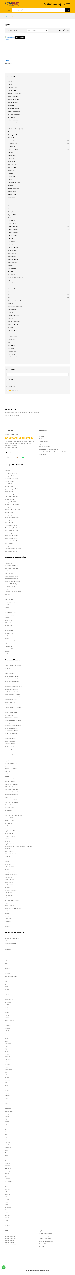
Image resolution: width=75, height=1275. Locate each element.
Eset (6, 1082)
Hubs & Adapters (13, 102)
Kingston (7, 973)
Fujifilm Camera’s (10, 741)
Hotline (49, 3)
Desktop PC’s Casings (11, 584)
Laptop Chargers (13, 232)
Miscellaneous (12, 253)
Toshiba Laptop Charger (12, 533)
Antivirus (7, 610)
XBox (6, 1210)
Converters (11, 158)
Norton (7, 1067)
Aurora (7, 1077)
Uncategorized (12, 135)
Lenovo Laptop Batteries (12, 494)
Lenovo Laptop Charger (12, 504)
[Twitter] (8, 458)
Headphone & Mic (13, 99)
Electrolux (8, 1207)
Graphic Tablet (12, 194)
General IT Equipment (14, 93)
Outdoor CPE (9, 885)
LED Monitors (12, 241)
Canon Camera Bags (11, 712)
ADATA (7, 997)
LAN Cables (11, 220)
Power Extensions (13, 123)
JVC (6, 1160)
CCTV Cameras (9, 941)
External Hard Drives (14, 182)
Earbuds (10, 173)
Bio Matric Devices (10, 943)
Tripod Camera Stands (11, 689)
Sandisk (7, 1012)
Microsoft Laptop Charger (13, 527)
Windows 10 (8, 620)
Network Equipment (14, 114)
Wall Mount (8, 892)
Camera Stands (9, 746)
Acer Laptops (9, 522)
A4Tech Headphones (11, 874)
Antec (6, 1085)
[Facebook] (5, 458)
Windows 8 (8, 617)
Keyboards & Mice (13, 108)
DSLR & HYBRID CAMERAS (13, 665)
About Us (42, 436)
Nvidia (6, 1046)
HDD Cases (11, 200)
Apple (6, 984)
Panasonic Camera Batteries (13, 686)
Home (6, 16)
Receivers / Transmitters (15, 300)
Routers (7, 903)
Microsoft (7, 1023)
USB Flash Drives (13, 137)
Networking (11, 274)
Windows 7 (8, 638)
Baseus (7, 1100)
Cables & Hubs (12, 87)
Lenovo (11, 379)
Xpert (6, 1038)
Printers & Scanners (14, 289)
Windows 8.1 (8, 635)
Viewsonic (8, 1002)
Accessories (11, 140)
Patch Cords (8, 841)
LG (5, 1129)
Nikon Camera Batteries (12, 678)
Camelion (7, 1095)
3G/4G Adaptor (9, 905)
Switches (7, 926)
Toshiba (7, 1010)
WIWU (9, 360)
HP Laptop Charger (10, 507)
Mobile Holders (12, 262)
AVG (6, 1137)
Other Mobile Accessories (15, 277)
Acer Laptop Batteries (11, 496)
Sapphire (7, 1126)
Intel (6, 1139)
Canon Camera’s (9, 673)
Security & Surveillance (15, 306)
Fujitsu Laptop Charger (12, 538)
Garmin (7, 828)
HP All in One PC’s (10, 602)
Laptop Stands (12, 235)
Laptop (41, 1231)
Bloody (7, 1217)
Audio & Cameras (13, 149)
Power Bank (11, 283)
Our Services (42, 438)
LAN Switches (9, 851)
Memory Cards (9, 805)
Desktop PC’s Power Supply (13, 591)
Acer (6, 978)
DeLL (6, 960)
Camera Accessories (11, 733)
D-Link (7, 1015)
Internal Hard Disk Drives (12, 792)
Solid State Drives (13, 315)
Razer (6, 1150)
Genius (7, 1088)
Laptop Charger (12, 229)
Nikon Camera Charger (11, 730)
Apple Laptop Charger (11, 535)
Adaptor (7, 924)
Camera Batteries (10, 684)
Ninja (6, 1049)
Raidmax (7, 1189)
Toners (7, 916)
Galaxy (7, 1199)
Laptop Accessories (14, 111)
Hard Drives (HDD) (13, 96)
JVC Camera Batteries (11, 717)
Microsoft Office (10, 615)
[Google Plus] (11, 458)
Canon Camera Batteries (12, 676)
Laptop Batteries (13, 226)
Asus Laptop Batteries (11, 530)
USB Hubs (11, 348)
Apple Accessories (10, 853)
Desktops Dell (9, 573)
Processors (11, 292)
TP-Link (10, 132)
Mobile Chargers (13, 259)
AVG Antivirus (9, 623)
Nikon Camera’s (9, 671)
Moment (7, 1080)
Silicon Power (9, 1111)
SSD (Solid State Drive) (12, 568)
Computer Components (46, 1236)
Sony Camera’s (9, 715)
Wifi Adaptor (8, 823)
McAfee (7, 1051)
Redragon (7, 1113)
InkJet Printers (9, 833)
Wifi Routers (8, 810)
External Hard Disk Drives (12, 581)
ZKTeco (7, 1090)
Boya (6, 1220)
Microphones (12, 250)
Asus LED (7, 594)
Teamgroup (8, 1168)
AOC (6, 1062)
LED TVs (10, 244)
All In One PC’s (9, 633)
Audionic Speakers (10, 779)
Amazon (7, 1194)
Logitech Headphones (11, 831)
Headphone (11, 206)
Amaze (10, 81)
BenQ (6, 1033)
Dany (6, 1007)
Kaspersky (8, 1025)
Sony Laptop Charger (11, 540)
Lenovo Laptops (13, 247)
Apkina (7, 1173)
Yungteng (7, 1171)
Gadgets (10, 185)
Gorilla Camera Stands (11, 691)
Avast (6, 1098)
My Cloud (7, 869)
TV (9, 333)
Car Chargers (12, 155)
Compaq (7, 1178)
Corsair (7, 989)
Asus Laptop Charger (11, 551)
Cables (10, 84)
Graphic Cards (12, 191)
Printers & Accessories (45, 1244)
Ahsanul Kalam (9, 1020)
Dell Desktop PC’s (10, 612)
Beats (6, 1103)
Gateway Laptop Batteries (13, 548)
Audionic (7, 958)
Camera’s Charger (10, 743)
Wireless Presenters (11, 890)
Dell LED (7, 604)
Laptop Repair (43, 441)
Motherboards (12, 268)
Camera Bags (9, 749)
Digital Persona (9, 1119)
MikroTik (7, 1186)
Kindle (10, 218)
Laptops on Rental (44, 444)
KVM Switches (9, 895)
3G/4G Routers (9, 882)
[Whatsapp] (23, 457)
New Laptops (12, 117)
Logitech (7, 968)
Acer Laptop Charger (11, 520)
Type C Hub (11, 339)
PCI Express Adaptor (11, 872)
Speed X (7, 1056)
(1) (13, 391)
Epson (6, 1041)
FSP (6, 1197)
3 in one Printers (10, 836)
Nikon (6, 981)
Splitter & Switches (14, 321)
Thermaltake (8, 1069)
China (6, 963)
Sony (6, 986)
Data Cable (11, 161)
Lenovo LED (8, 625)
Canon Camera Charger (12, 728)
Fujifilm (7, 1121)
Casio (6, 1204)
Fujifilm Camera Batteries (12, 694)
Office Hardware (13, 120)
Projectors (11, 295)
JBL (6, 1134)
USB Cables (11, 345)
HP (5, 955)
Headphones (11, 209)
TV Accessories (12, 336)
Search (67, 10)
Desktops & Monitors (45, 1233)
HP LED (7, 589)
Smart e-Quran (9, 820)
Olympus (7, 1163)
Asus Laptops (9, 543)
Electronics (11, 176)
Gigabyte (7, 1028)
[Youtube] (13, 458)
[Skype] (20, 458)
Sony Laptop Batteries (12, 517)
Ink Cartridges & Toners (12, 900)
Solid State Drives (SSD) (15, 129)
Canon (6, 991)
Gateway (7, 1142)
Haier (6, 1212)
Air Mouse (8, 864)
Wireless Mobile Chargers (15, 357)
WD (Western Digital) (11, 976)
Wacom (7, 1223)
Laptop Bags (12, 223)
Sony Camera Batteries (12, 681)
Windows (7, 654)
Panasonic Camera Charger (13, 725)
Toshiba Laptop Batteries (12, 509)
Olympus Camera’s (10, 738)
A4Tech (7, 1030)
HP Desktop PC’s (10, 586)
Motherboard (9, 630)
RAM (9, 297)
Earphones (8, 825)
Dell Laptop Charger (11, 525)
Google (7, 1116)
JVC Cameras (9, 736)
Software (10, 312)
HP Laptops (11, 212)
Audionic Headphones (11, 576)
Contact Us (42, 454)
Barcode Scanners (10, 859)
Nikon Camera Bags (11, 699)
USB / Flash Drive (10, 787)
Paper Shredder (12, 280)
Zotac (6, 1191)
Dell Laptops (12, 167)
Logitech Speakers (10, 844)
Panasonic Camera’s (11, 710)
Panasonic (8, 1043)
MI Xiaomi (8, 1215)
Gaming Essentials (13, 188)
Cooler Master (9, 999)
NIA (6, 1106)
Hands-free (11, 197)
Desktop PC (11, 170)
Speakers (10, 318)
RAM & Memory (12, 126)
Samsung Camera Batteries (13, 723)
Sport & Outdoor (13, 324)
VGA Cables (11, 354)
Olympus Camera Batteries (13, 720)
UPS (9, 342)
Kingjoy (7, 1093)
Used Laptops (12, 351)
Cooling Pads (12, 90)
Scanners (10, 303)
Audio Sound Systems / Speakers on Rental (52, 451)
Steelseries (8, 1147)
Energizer (7, 1165)
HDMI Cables (12, 203)
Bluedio (7, 1132)
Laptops (10, 238)
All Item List (11, 146)
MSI (6, 1152)
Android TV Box (9, 818)
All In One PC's (12, 143)
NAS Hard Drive (9, 866)
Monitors (10, 265)
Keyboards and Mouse (11, 565)
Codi (6, 1158)
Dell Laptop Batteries (11, 478)
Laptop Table (9, 546)
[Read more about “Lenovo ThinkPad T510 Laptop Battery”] (12, 56)
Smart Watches (12, 309)
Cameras (10, 152)
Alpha (6, 1155)
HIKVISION (8, 1059)
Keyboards (11, 105)
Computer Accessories (46, 1241)
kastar (6, 1184)
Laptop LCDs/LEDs (11, 501)
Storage (10, 327)
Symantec (8, 1108)
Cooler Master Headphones (13, 641)
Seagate (7, 1004)
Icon (6, 1176)
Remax (7, 1054)
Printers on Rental (44, 446)
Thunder (7, 1225)
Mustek (7, 1145)
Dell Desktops (12, 164)
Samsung (7, 1017)
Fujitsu (7, 1075)
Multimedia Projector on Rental (48, 449)
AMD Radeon (9, 1181)
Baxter (7, 1202)
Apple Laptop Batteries (12, 489)
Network (10, 271)
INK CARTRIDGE (9, 807)
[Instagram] (17, 458)
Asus (6, 971)
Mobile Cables (12, 256)
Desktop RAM (9, 599)
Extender (10, 179)
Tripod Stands (12, 330)
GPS (6, 898)
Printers (10, 286)
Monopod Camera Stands (12, 697)
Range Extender (9, 879)
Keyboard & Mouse (13, 214)
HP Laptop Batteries (11, 473)
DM (6, 1124)
